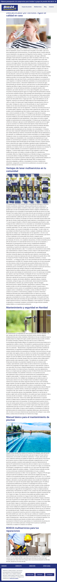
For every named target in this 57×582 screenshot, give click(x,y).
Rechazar (39, 574)
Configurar (49, 574)
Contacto (51, 7)
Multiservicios (38, 7)
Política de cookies (13, 578)
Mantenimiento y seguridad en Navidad (27, 307)
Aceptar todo (30, 574)
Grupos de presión (27, 7)
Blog (45, 7)
